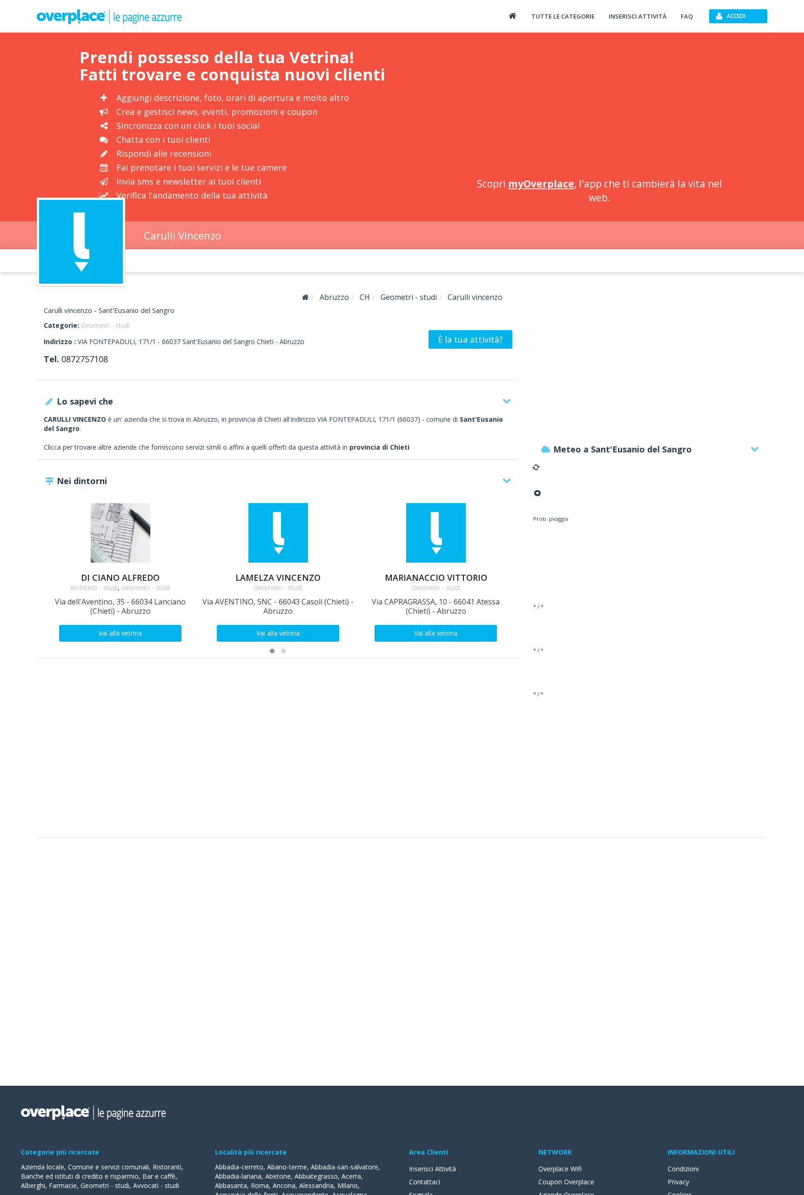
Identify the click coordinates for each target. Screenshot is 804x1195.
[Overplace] (305, 297)
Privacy (678, 1181)
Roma (260, 1185)
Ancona (284, 1185)
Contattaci (424, 1181)
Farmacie (63, 1185)
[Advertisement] (599, 107)
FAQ (687, 16)
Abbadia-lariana (238, 1176)
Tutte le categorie (563, 16)
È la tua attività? (470, 339)
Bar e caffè (158, 1176)
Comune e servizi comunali (108, 1166)
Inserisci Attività (432, 1168)
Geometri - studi (105, 325)
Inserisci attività (638, 16)
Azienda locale (42, 1166)
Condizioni (683, 1168)
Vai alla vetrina (120, 633)
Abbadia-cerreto (239, 1166)
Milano (347, 1185)
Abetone (278, 1176)
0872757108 (84, 359)
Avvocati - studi (156, 1185)
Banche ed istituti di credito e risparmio (80, 1176)
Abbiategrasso (316, 1176)
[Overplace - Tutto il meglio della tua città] (512, 15)
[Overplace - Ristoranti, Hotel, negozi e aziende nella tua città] (109, 16)
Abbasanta (231, 1185)
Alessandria (316, 1185)
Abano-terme (287, 1166)
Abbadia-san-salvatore (344, 1166)
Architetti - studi (94, 587)
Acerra (351, 1176)
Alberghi (33, 1185)
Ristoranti (167, 1166)
